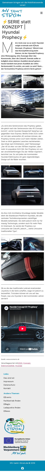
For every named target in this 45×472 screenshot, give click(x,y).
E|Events (7, 397)
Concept (26, 363)
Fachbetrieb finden (12, 400)
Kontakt (7, 388)
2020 (20, 363)
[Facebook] (22, 468)
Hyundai (18, 366)
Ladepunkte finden (12, 407)
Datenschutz (9, 385)
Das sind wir (9, 378)
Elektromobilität (7, 366)
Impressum (9, 381)
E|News (7, 411)
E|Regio (7, 404)
